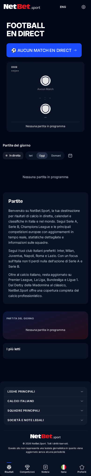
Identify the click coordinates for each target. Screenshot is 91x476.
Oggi (42, 155)
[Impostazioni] (83, 7)
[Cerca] (73, 7)
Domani (56, 155)
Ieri (31, 155)
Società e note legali (25, 420)
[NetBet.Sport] (22, 7)
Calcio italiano (20, 401)
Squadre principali (23, 410)
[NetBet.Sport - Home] (45, 436)
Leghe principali (21, 391)
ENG (63, 7)
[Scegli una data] (70, 155)
